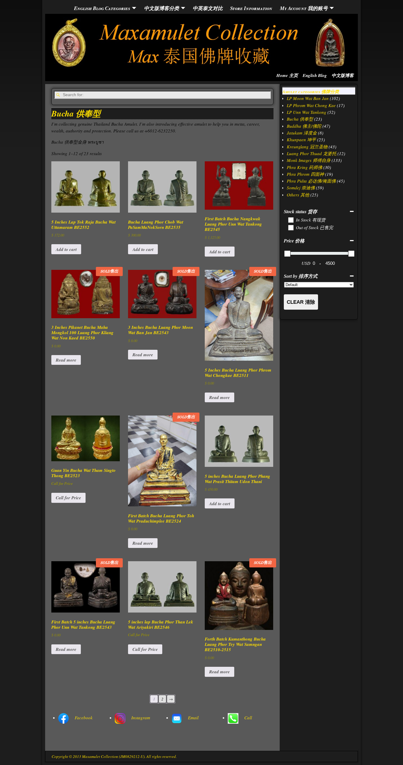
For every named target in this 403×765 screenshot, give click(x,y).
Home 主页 (287, 75)
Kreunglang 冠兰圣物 (307, 147)
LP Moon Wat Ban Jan (308, 98)
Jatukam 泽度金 (302, 133)
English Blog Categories (102, 8)
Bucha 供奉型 (300, 119)
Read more (66, 360)
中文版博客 (343, 75)
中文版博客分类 (161, 8)
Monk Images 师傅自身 (308, 160)
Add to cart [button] (66, 249)
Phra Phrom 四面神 (305, 174)
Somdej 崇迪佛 (301, 188)
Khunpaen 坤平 (301, 139)
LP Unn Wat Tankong (306, 112)
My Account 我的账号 (304, 8)
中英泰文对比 (208, 8)
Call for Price (68, 498)
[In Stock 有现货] (290, 219)
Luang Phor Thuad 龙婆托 (311, 153)
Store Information (251, 8)
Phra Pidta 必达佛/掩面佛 (311, 181)
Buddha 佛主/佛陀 (304, 126)
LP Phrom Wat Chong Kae (311, 105)
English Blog (315, 75)
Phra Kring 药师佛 (304, 167)
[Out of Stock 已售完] (290, 227)
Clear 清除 (301, 302)
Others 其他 (298, 195)
